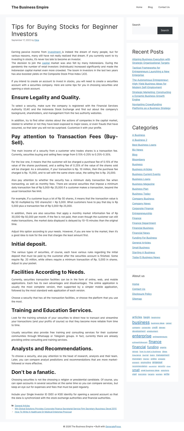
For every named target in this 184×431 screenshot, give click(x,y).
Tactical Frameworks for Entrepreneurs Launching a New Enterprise (150, 71)
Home (139, 7)
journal (145, 355)
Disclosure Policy (142, 293)
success (142, 374)
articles (137, 317)
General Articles (22, 405)
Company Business (143, 198)
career (169, 323)
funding (153, 347)
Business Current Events (146, 174)
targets (151, 374)
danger (162, 327)
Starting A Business (143, 252)
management (162, 355)
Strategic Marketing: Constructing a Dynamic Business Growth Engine (151, 96)
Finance (136, 218)
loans (152, 355)
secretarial (153, 366)
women (159, 374)
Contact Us (164, 7)
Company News (141, 203)
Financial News (141, 232)
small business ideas (150, 370)
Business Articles (142, 169)
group (135, 351)
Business (137, 164)
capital (46, 63)
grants (163, 347)
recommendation (139, 366)
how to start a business (150, 351)
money (146, 359)
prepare (161, 359)
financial (139, 347)
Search (136, 24)
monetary (137, 358)
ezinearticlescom (139, 342)
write (166, 374)
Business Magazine (143, 184)
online (154, 358)
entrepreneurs (160, 336)
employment (152, 331)
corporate (146, 327)
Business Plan (140, 188)
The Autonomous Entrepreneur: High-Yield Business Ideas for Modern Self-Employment (150, 84)
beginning (155, 317)
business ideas (157, 323)
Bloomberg (138, 159)
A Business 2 (139, 140)
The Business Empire (30, 7)
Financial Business (143, 228)
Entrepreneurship (142, 213)
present (135, 362)
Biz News (137, 149)
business (141, 322)
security (161, 366)
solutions (165, 370)
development (138, 331)
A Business (138, 135)
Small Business (141, 247)
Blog (150, 7)
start (134, 374)
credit (155, 327)
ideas (164, 351)
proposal (157, 362)
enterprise (141, 335)
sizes (168, 366)
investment (55, 51)
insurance (136, 355)
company (136, 327)
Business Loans (141, 179)
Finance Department (144, 223)
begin (146, 317)
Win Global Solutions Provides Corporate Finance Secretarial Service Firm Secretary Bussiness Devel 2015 (66, 408)
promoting (146, 362)
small (136, 370)
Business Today (141, 193)
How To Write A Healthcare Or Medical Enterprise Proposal (43, 412)
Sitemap (137, 298)
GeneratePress (113, 426)
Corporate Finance (143, 208)
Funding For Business (144, 237)
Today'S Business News (146, 257)
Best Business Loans (144, 144)
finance (155, 341)
